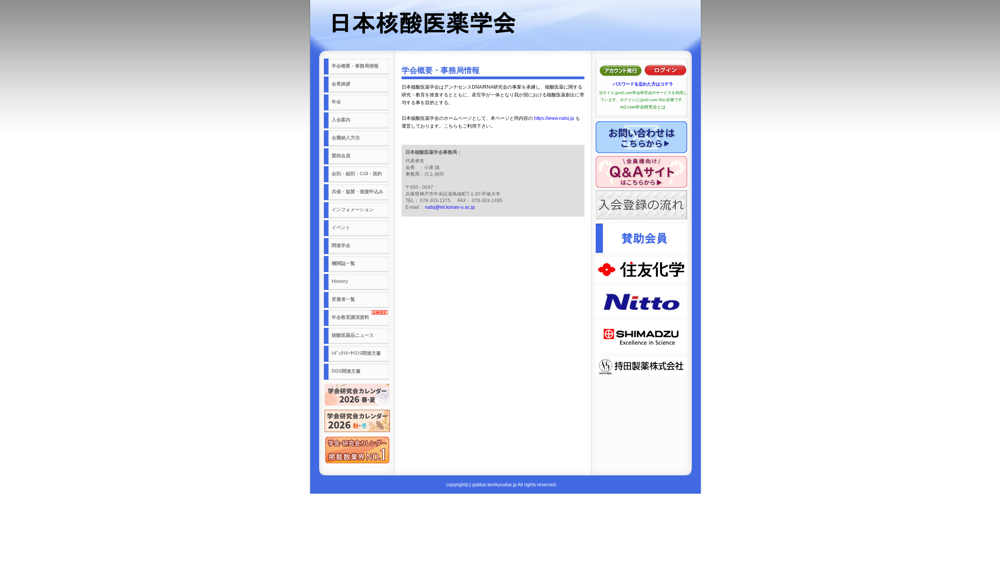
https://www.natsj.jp (554, 118)
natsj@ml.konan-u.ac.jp (450, 207)
